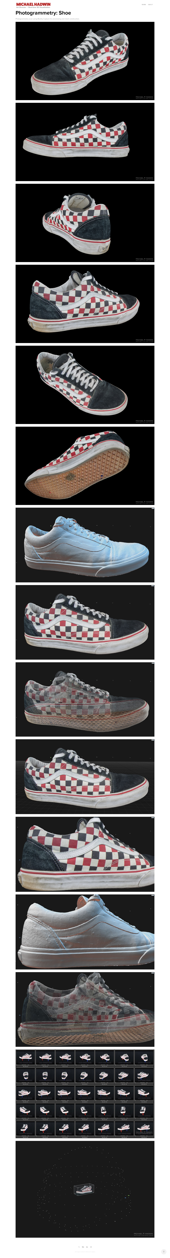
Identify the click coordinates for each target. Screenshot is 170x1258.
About (150, 5)
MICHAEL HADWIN (33, 4)
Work (144, 5)
